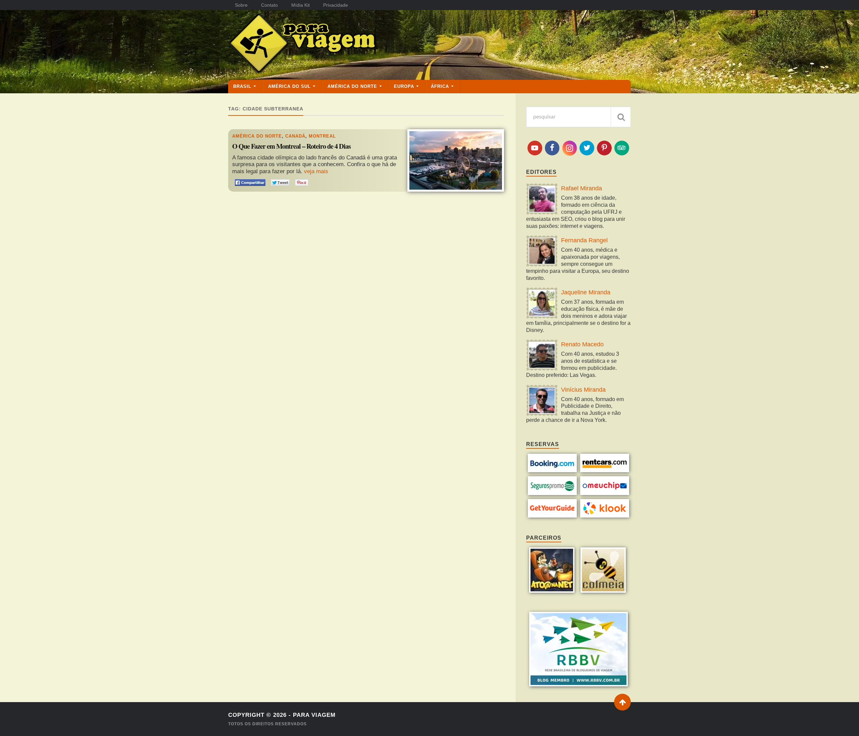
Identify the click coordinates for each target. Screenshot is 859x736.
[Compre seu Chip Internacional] (604, 493)
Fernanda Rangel (584, 240)
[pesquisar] (621, 117)
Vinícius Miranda (583, 389)
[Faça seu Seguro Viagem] (552, 493)
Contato (269, 5)
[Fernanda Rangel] (541, 252)
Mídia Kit (300, 5)
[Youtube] (534, 148)
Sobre (241, 5)
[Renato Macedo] (541, 356)
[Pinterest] (604, 148)
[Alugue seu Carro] (604, 470)
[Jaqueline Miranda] (541, 304)
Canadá (295, 136)
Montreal (322, 136)
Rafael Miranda (581, 188)
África (440, 86)
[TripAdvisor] (621, 148)
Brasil (242, 86)
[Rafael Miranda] (541, 200)
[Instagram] (569, 148)
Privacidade (335, 5)
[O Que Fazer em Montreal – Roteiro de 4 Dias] (455, 160)
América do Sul (289, 86)
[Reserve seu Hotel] (552, 470)
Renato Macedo (582, 344)
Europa (404, 86)
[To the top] (622, 702)
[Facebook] (552, 148)
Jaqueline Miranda (585, 292)
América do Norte (352, 86)
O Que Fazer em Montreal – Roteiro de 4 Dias (291, 146)
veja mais (316, 171)
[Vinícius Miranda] (541, 401)
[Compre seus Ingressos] (552, 516)
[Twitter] (586, 148)
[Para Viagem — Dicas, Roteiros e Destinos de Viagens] (329, 45)
